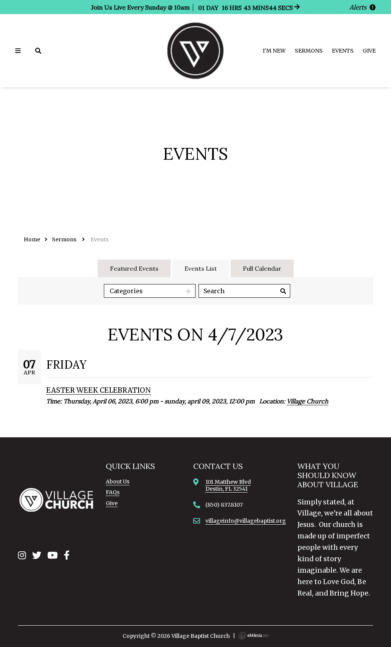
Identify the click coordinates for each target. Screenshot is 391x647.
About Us (117, 481)
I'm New (274, 50)
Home (32, 239)
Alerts (358, 7)
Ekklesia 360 (253, 635)
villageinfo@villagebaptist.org (245, 520)
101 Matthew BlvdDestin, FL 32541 (228, 485)
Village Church (307, 401)
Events (343, 50)
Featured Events (134, 268)
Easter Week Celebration (98, 390)
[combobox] (150, 291)
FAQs (113, 492)
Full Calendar (262, 268)
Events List (200, 268)
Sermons (309, 50)
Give (369, 50)
